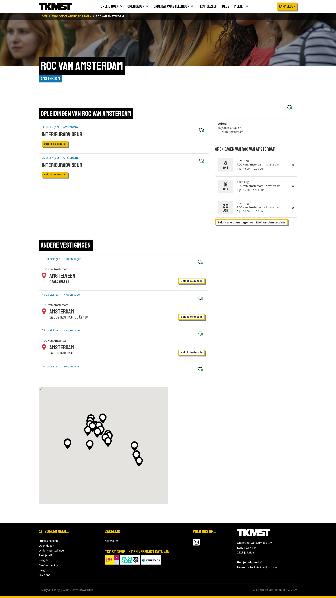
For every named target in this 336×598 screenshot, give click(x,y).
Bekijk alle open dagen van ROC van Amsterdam (251, 222)
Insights (43, 560)
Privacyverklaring (49, 590)
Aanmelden (287, 6)
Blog (42, 570)
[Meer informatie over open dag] (293, 165)
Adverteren (112, 541)
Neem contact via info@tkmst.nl (257, 567)
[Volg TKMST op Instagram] (196, 544)
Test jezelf (45, 555)
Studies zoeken (48, 541)
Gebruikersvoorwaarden (78, 590)
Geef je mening (48, 565)
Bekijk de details (55, 143)
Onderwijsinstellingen (52, 550)
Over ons (44, 575)
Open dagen (46, 545)
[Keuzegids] (151, 559)
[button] (67, 444)
